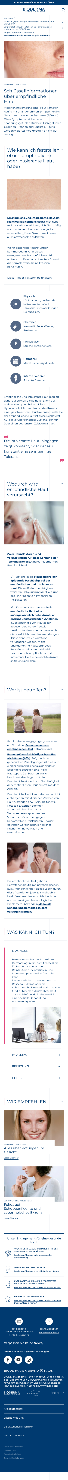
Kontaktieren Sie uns (19, 1335)
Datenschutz (10, 1450)
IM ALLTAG (19, 1055)
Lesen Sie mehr (11, 1158)
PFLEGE (18, 1078)
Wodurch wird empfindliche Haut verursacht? (28, 489)
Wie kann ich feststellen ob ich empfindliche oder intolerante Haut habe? (33, 158)
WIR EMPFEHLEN (26, 1101)
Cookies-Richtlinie (12, 1454)
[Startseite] (34, 10)
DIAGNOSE (20, 951)
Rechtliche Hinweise (13, 1446)
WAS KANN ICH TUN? (31, 932)
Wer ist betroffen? (26, 690)
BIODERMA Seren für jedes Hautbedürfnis (34, 2)
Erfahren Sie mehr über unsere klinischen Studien (37, 1287)
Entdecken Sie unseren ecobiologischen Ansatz (36, 1271)
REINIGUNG (20, 1066)
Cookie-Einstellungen (14, 1458)
